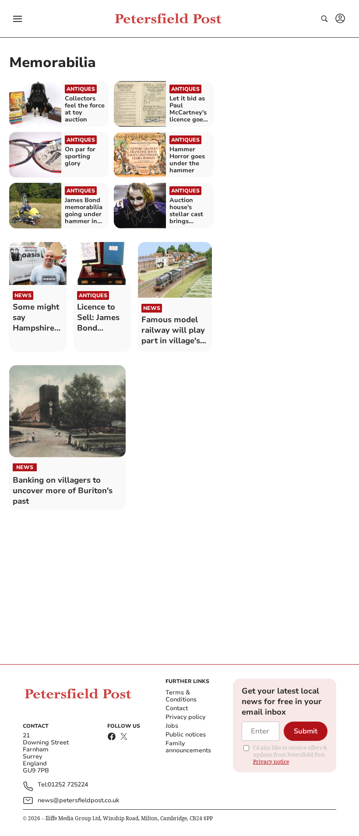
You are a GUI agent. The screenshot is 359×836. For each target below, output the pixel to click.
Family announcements (188, 746)
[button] (17, 18)
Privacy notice (271, 761)
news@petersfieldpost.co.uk (78, 800)
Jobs (171, 726)
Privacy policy (185, 717)
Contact (176, 708)
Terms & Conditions (181, 696)
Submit (305, 731)
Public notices (185, 734)
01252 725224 (68, 785)
